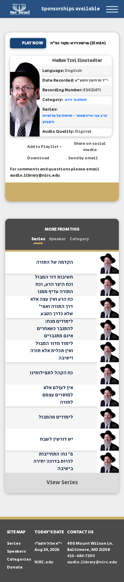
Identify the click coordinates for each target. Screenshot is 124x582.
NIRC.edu (43, 562)
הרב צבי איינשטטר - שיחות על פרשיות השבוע (74, 119)
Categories (19, 559)
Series (38, 239)
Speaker (57, 239)
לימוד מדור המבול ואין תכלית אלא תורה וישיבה (51, 351)
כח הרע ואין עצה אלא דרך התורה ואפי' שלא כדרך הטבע (51, 306)
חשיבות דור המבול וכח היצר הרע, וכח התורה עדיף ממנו (54, 284)
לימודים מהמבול (56, 417)
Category (79, 239)
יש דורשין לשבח (56, 439)
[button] (41, 147)
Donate (15, 567)
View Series (62, 483)
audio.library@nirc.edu (35, 175)
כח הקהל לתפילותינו (51, 372)
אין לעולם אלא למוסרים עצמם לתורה (57, 395)
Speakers (16, 551)
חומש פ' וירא (75, 100)
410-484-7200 (81, 556)
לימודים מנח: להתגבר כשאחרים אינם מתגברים (55, 328)
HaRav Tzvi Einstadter (77, 60)
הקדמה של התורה (54, 262)
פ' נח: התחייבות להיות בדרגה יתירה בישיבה (53, 461)
